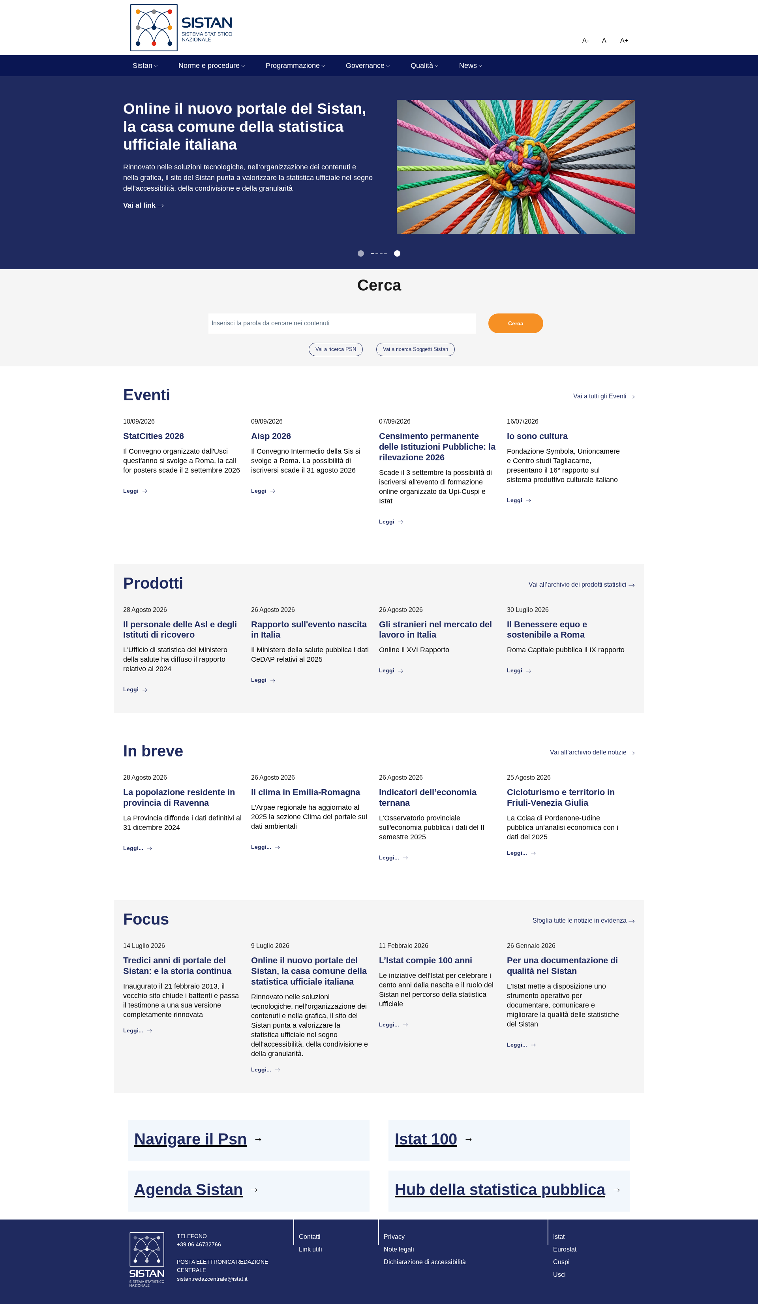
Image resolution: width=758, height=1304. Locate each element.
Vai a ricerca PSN (335, 349)
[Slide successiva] (397, 253)
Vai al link (139, 205)
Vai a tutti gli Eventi (600, 396)
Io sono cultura (537, 436)
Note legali (399, 1249)
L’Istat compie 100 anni (425, 960)
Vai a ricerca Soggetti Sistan (415, 349)
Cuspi (561, 1262)
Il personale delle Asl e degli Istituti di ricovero (180, 629)
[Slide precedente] (360, 253)
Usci (559, 1274)
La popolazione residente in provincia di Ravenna (179, 797)
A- (585, 40)
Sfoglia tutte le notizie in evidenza (580, 920)
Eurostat (564, 1249)
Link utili (310, 1249)
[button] (146, 65)
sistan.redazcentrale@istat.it (212, 1279)
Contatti (310, 1236)
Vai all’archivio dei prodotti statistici (578, 584)
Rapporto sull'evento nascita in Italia (309, 629)
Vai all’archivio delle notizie (588, 752)
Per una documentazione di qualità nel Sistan (562, 965)
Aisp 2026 (271, 436)
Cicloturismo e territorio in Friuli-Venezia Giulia (561, 797)
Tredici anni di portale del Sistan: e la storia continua (177, 965)
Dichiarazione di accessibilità (425, 1262)
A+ (624, 40)
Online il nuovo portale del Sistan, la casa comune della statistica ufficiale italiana (309, 971)
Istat (559, 1236)
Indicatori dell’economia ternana (428, 797)
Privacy (394, 1236)
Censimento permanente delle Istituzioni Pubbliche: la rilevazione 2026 (437, 446)
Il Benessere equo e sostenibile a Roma (547, 629)
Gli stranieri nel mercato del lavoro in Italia (435, 629)
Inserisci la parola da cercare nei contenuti (271, 323)
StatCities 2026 (153, 436)
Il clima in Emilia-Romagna (305, 792)
